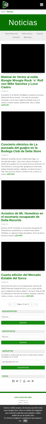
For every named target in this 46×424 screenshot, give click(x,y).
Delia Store (27, 34)
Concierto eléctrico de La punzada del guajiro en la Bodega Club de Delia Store (21, 148)
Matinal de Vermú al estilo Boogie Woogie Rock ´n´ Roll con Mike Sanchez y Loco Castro (22, 82)
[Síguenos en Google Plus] (20, 381)
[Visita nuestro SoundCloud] (28, 381)
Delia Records (11, 34)
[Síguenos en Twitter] (17, 381)
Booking (27, 37)
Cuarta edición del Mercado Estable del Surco (21, 276)
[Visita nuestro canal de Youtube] (24, 381)
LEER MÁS (5, 105)
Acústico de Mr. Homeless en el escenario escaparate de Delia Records (22, 217)
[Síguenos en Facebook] (13, 381)
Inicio (3, 12)
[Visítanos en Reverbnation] (32, 381)
